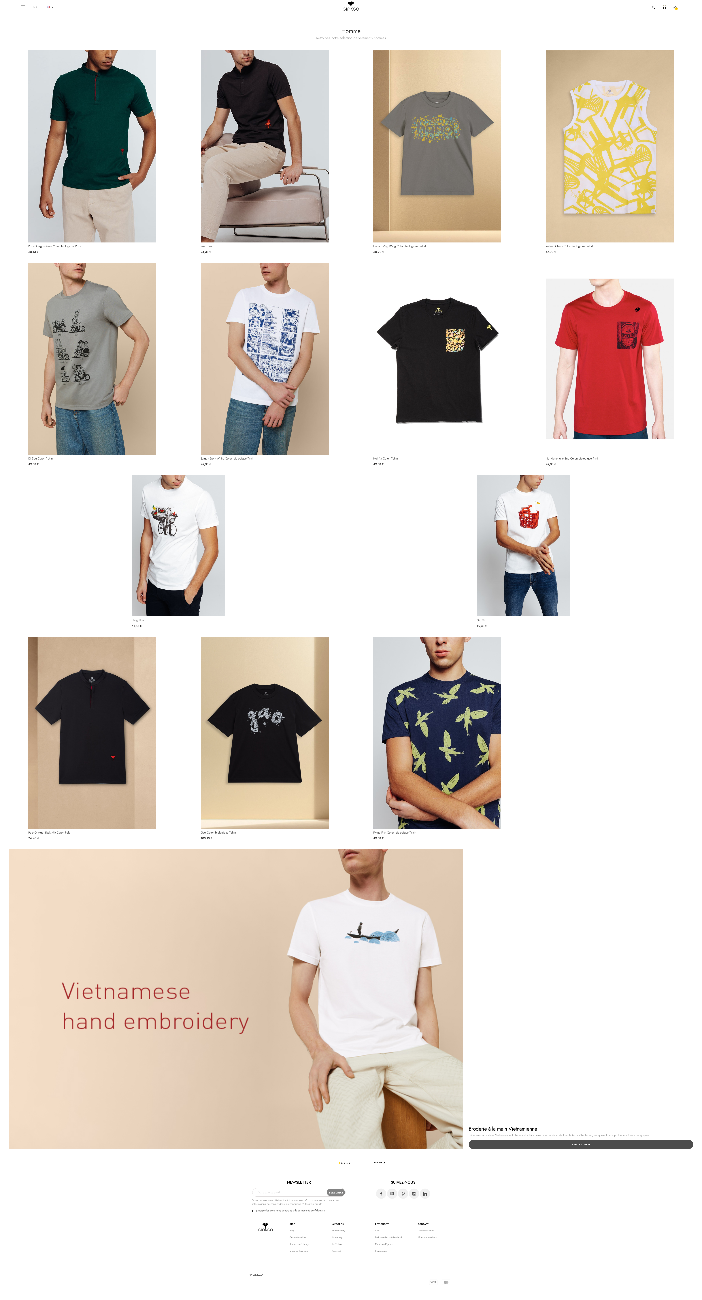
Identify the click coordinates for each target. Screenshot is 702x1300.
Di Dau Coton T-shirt (40, 458)
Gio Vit (481, 620)
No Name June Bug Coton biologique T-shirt (572, 458)
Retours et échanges (300, 1244)
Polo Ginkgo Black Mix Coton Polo (49, 832)
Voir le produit (581, 1144)
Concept (336, 1250)
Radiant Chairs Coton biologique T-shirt (569, 246)
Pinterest (403, 1193)
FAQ (292, 1230)
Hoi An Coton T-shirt (385, 458)
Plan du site (381, 1250)
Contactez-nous (426, 1230)
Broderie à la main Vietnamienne (503, 1129)
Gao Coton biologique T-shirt (218, 832)
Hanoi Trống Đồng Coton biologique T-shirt (399, 246)
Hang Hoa (138, 620)
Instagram (414, 1193)
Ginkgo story (338, 1230)
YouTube (392, 1193)
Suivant (380, 1163)
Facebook (381, 1193)
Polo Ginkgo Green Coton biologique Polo (54, 246)
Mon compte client (427, 1237)
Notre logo (337, 1237)
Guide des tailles (298, 1237)
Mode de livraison (299, 1250)
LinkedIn (425, 1193)
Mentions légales (383, 1244)
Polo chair (207, 246)
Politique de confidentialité (388, 1237)
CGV (377, 1230)
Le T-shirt (337, 1244)
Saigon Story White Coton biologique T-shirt (227, 458)
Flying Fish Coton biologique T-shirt (394, 832)
